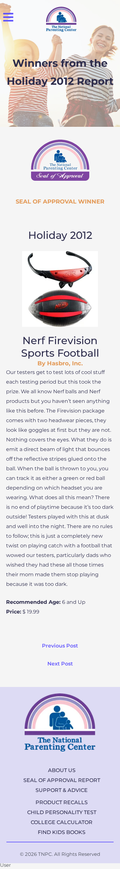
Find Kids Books (61, 832)
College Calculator (61, 822)
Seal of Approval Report (61, 780)
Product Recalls (62, 802)
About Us (62, 770)
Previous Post (60, 646)
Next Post (60, 664)
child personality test (61, 812)
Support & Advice (62, 790)
